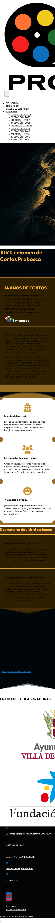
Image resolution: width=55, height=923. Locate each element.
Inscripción (12, 106)
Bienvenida (12, 103)
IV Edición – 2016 (20, 136)
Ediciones (11, 111)
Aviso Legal (11, 906)
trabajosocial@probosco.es (19, 868)
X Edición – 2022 (20, 120)
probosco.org (12, 880)
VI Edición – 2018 (20, 131)
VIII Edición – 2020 (21, 125)
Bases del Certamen (17, 108)
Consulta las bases (22, 671)
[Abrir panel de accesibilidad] (1, 921)
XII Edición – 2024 (21, 114)
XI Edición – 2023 (20, 117)
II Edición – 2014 (20, 139)
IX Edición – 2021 (20, 122)
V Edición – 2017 (20, 134)
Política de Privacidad (16, 909)
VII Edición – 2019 (20, 128)
